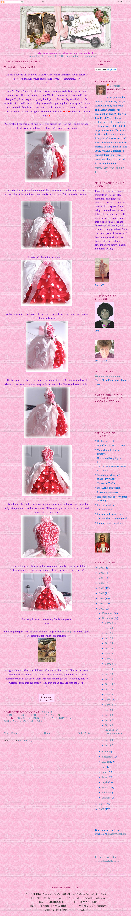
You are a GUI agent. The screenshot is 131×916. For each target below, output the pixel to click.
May (105, 777)
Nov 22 (109, 653)
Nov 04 (109, 740)
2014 (102, 583)
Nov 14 (109, 684)
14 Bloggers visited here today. (30, 715)
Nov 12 (109, 694)
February (107, 792)
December (107, 613)
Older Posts (84, 733)
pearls (28, 720)
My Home (47, 55)
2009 (102, 608)
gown (63, 718)
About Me (34, 55)
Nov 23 (109, 648)
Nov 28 (109, 627)
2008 (102, 804)
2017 (102, 567)
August (106, 761)
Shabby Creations (117, 833)
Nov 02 (109, 745)
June (105, 772)
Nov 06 (109, 725)
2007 (102, 809)
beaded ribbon (27, 718)
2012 (102, 593)
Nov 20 (109, 663)
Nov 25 (109, 638)
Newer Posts (10, 733)
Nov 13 (109, 689)
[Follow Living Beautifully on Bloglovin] (106, 70)
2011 (102, 598)
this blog (66, 631)
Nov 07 (109, 720)
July (104, 766)
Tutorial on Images (90, 55)
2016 (102, 572)
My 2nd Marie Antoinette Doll (20, 66)
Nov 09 (109, 709)
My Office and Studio (66, 55)
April (105, 782)
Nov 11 (109, 699)
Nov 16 (109, 679)
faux (53, 718)
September (108, 756)
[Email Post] (58, 715)
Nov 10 (109, 704)
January (106, 797)
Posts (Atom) (25, 740)
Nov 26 (109, 633)
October (106, 751)
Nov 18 (109, 674)
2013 (102, 588)
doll (44, 718)
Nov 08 (109, 715)
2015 (102, 577)
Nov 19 (109, 668)
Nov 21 (109, 658)
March (106, 787)
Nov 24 (109, 643)
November (108, 618)
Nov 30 (109, 622)
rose (39, 720)
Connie (115, 85)
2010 (102, 603)
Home (47, 733)
